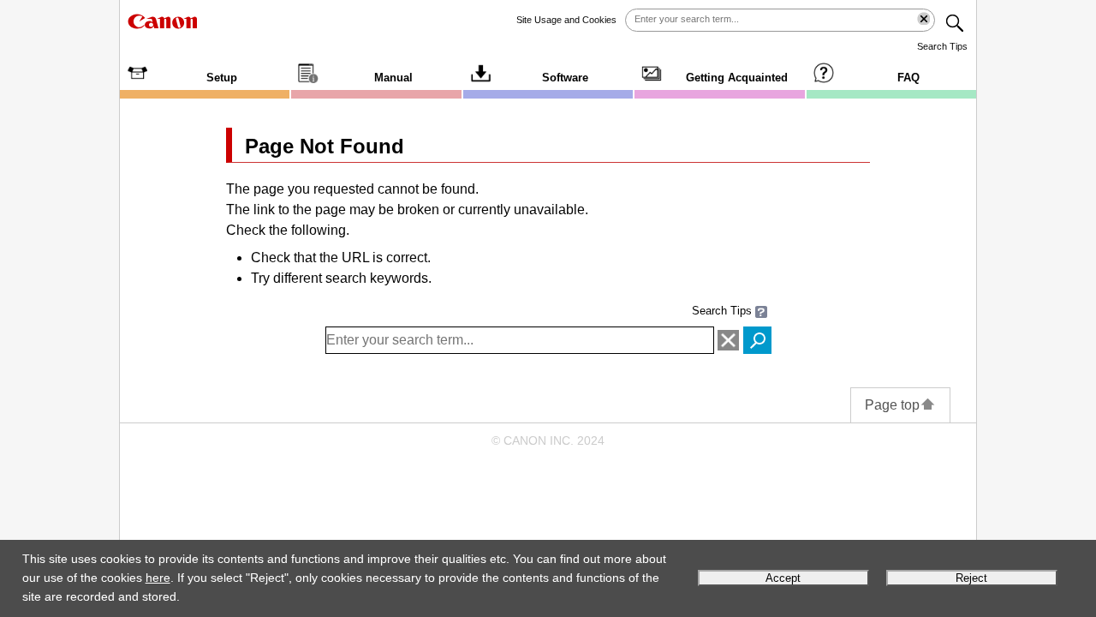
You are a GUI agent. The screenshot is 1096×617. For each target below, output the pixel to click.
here (158, 577)
